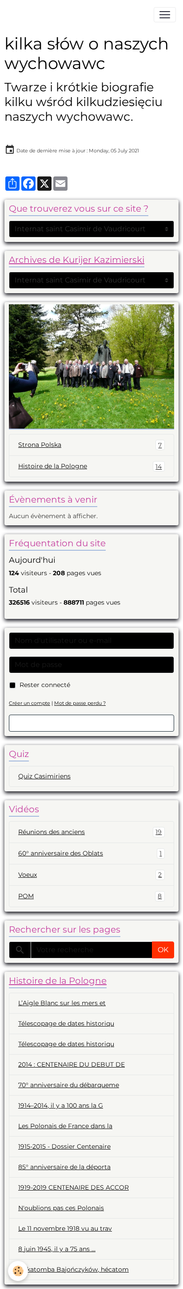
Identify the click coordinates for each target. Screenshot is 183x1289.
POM (90, 896)
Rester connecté (45, 685)
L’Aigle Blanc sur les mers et (62, 1003)
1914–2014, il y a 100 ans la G (60, 1105)
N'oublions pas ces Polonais (61, 1208)
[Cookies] (18, 1271)
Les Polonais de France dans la (65, 1126)
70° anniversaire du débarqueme (68, 1085)
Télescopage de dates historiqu (66, 1023)
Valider (91, 723)
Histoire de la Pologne (90, 466)
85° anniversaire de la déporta (64, 1167)
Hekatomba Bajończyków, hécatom (73, 1269)
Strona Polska (90, 445)
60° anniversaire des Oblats (90, 853)
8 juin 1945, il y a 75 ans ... (56, 1249)
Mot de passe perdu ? (80, 703)
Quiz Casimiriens (44, 776)
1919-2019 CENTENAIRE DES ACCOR (73, 1187)
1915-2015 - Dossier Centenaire (64, 1146)
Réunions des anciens (90, 832)
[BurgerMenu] (165, 14)
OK (163, 949)
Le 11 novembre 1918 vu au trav (65, 1228)
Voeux (90, 875)
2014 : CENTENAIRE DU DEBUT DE (71, 1064)
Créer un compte (29, 703)
